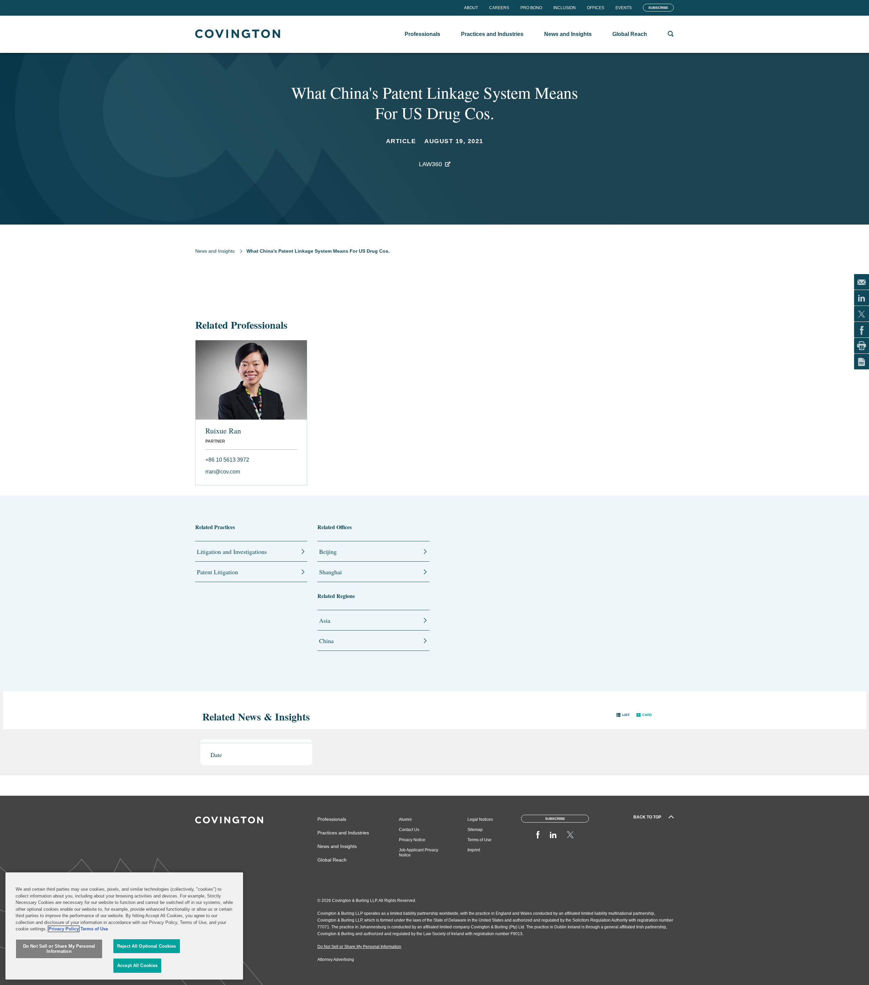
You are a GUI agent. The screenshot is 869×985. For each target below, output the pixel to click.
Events (623, 7)
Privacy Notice (412, 839)
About (471, 7)
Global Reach (332, 860)
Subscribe (658, 7)
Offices (595, 7)
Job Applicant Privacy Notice (418, 852)
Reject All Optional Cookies (146, 946)
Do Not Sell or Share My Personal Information (59, 949)
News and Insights (215, 251)
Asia (324, 620)
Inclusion (564, 7)
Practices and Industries (343, 832)
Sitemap (475, 829)
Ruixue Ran (223, 431)
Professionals (331, 819)
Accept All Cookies (137, 965)
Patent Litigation (217, 572)
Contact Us (409, 829)
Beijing (328, 551)
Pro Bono (531, 7)
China (326, 641)
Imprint (473, 850)
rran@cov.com (222, 472)
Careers (499, 7)
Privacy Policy (64, 928)
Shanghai (330, 572)
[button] (623, 715)
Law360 (430, 164)
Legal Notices (480, 819)
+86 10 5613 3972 (227, 460)
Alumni (405, 819)
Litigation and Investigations (232, 551)
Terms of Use (479, 839)
